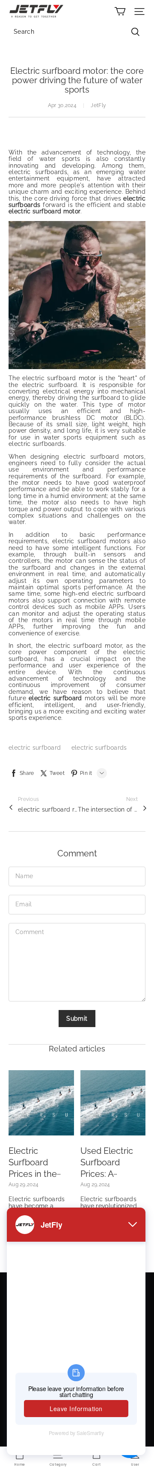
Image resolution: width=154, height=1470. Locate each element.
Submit (76, 1018)
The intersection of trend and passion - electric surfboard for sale (108, 809)
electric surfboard (36, 747)
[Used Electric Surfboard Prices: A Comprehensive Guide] (113, 1102)
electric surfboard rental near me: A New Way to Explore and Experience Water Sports (48, 809)
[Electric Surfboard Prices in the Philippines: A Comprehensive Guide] (41, 1102)
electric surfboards (99, 747)
